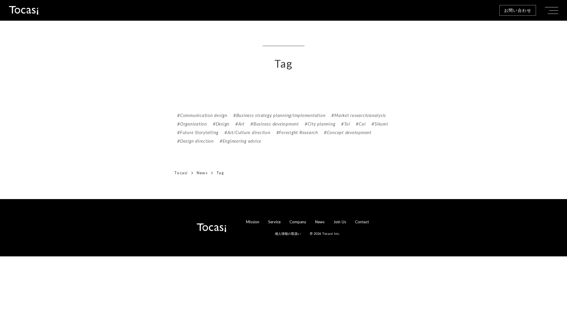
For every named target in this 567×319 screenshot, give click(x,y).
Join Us (339, 221)
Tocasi (181, 172)
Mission (252, 221)
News (202, 172)
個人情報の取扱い (288, 233)
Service (274, 221)
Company (297, 221)
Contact (362, 221)
